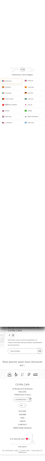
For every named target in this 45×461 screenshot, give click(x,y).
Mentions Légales (23, 428)
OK (39, 351)
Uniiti (24, 447)
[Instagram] (13, 335)
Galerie (22, 414)
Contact (22, 424)
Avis (22, 418)
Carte (23, 421)
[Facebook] (9, 335)
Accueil (22, 411)
